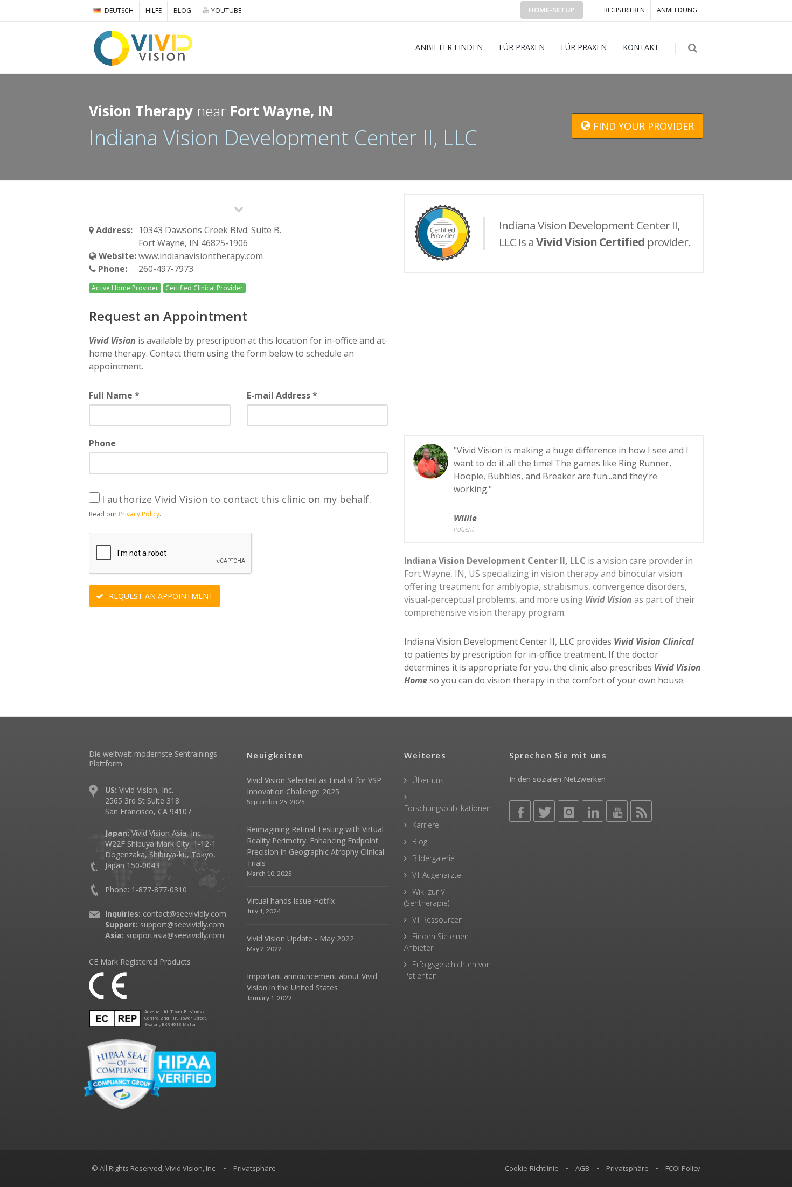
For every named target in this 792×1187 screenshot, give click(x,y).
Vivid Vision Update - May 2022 (300, 938)
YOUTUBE (226, 10)
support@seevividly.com (182, 924)
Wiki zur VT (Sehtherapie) (426, 897)
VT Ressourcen (437, 919)
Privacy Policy (139, 514)
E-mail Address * (282, 395)
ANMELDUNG (677, 10)
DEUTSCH (119, 10)
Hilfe (153, 10)
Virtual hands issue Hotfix (291, 901)
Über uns (428, 780)
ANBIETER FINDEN (449, 47)
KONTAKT (641, 47)
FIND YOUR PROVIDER (642, 126)
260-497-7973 (165, 269)
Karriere (425, 825)
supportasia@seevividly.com (175, 935)
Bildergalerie (433, 858)
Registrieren (624, 10)
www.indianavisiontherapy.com (200, 256)
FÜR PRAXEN (522, 47)
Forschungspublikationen (447, 808)
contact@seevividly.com (184, 914)
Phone (102, 443)
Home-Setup (552, 10)
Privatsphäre (627, 1168)
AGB (582, 1168)
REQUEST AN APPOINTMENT (160, 596)
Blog (182, 10)
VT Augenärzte (436, 875)
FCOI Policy (682, 1168)
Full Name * (114, 395)
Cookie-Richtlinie (532, 1168)
